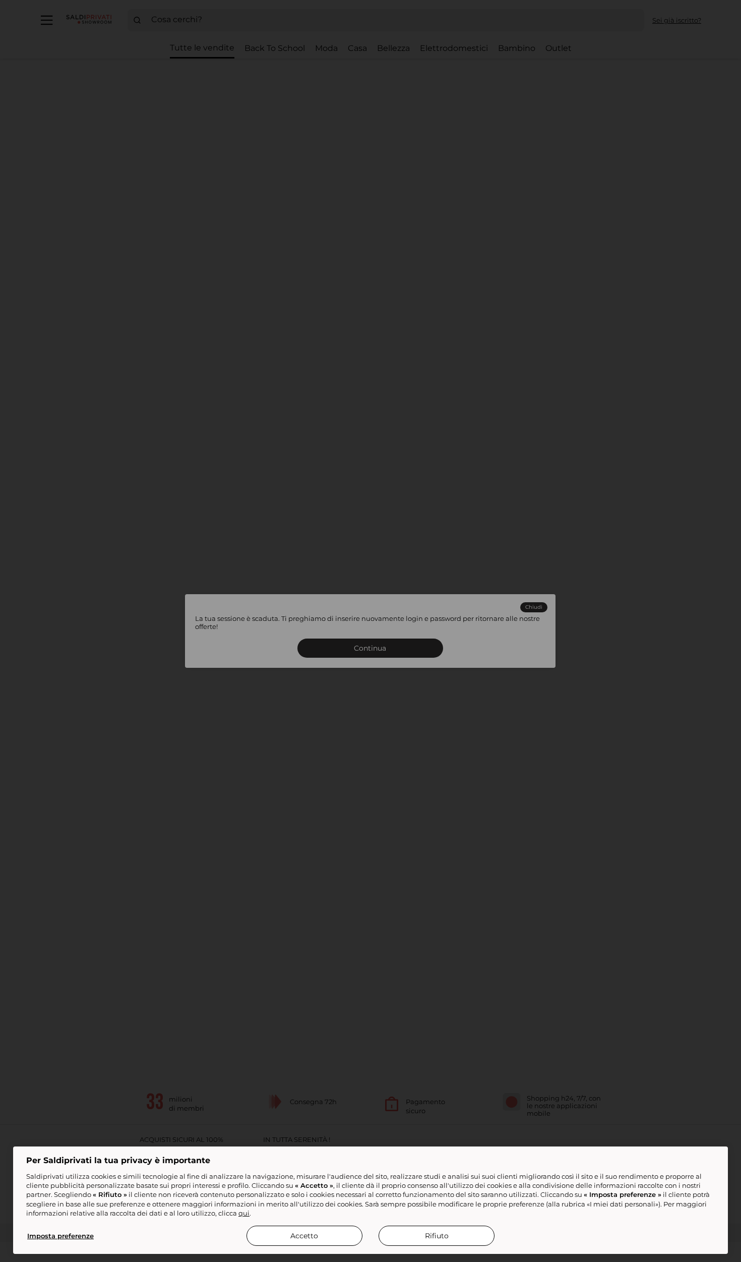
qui (244, 1213)
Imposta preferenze (60, 1236)
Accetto (304, 1235)
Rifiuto (437, 1235)
